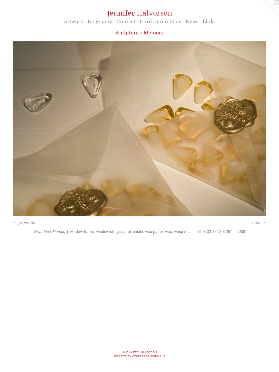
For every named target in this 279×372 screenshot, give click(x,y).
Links (209, 21)
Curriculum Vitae (160, 21)
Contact (126, 21)
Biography (99, 21)
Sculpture (127, 32)
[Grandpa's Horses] (139, 128)
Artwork (73, 21)
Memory (154, 32)
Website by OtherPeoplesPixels (139, 356)
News (192, 21)
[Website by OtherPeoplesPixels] (268, 11)
